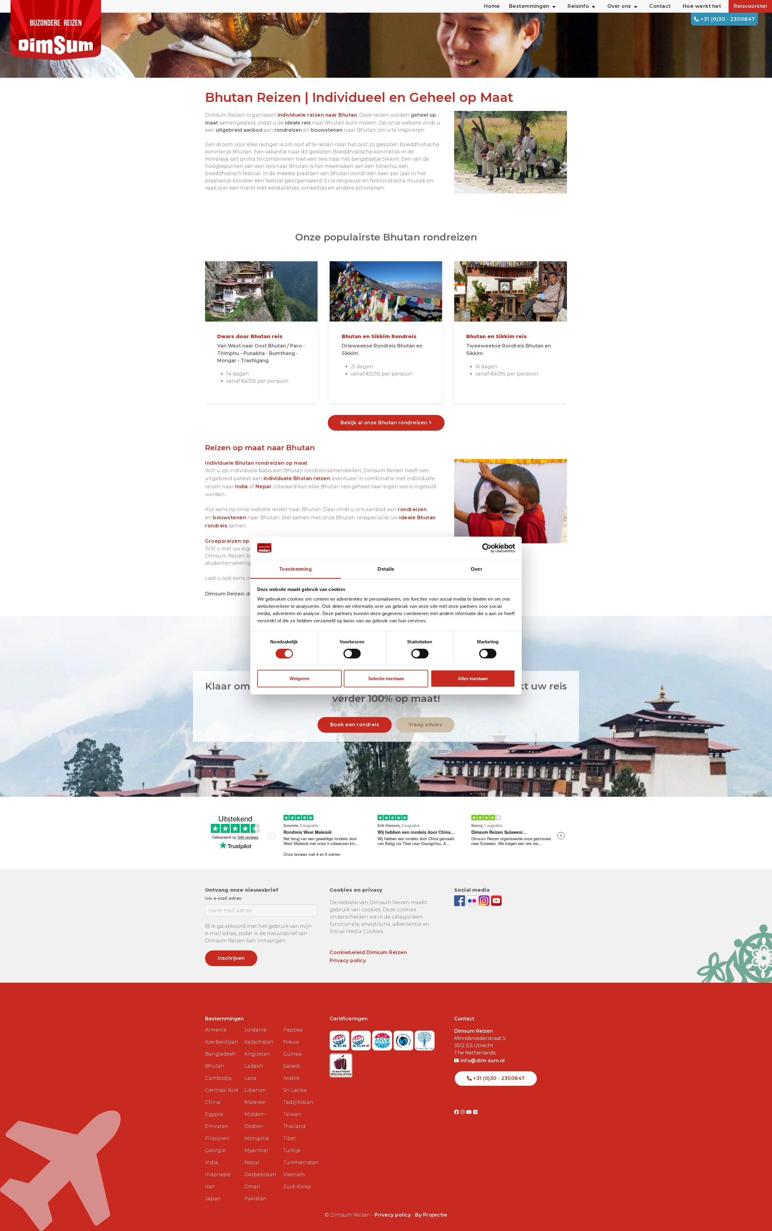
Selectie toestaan (386, 678)
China (212, 1102)
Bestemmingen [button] (529, 6)
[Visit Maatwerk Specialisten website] (341, 1063)
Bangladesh (220, 1054)
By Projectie (431, 1215)
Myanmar (256, 1150)
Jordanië (255, 1030)
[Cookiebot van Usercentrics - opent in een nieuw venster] (488, 548)
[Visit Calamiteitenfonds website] (404, 1038)
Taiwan (292, 1114)
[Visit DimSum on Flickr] (475, 1112)
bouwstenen (229, 517)
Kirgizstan (257, 1054)
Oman (252, 1186)
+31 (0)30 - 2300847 (727, 19)
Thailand (294, 1126)
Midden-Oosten (255, 1120)
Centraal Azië (221, 1090)
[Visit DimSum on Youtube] (469, 1112)
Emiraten (217, 1126)
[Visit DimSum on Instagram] (463, 1112)
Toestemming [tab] (295, 568)
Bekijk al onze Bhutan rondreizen (384, 423)
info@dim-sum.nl (482, 1060)
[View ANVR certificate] (383, 1038)
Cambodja (218, 1078)
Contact (660, 6)
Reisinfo (578, 6)
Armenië (216, 1030)
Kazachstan (259, 1042)
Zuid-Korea (297, 1186)
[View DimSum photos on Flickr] (473, 900)
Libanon (255, 1090)
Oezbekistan (260, 1174)
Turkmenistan (300, 1162)
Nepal (263, 486)
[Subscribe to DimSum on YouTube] (496, 900)
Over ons (619, 6)
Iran (210, 1186)
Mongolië (256, 1138)
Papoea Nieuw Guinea (293, 1042)
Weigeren (299, 678)
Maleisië (254, 1102)
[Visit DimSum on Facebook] (460, 900)
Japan (213, 1198)
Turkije (291, 1150)
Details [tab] (386, 568)
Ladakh (253, 1066)
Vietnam (294, 1174)
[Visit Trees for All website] (425, 1038)
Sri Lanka (295, 1090)
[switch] (352, 653)
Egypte (214, 1114)
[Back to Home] (56, 30)
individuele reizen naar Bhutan (317, 115)
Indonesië (217, 1174)
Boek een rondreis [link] (354, 724)
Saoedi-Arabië (292, 1072)
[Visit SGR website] (340, 1038)
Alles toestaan (473, 678)
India (211, 1162)
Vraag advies (425, 724)
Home (492, 6)
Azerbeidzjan (221, 1042)
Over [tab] (476, 568)
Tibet (289, 1138)
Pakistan (255, 1198)
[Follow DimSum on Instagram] (485, 900)
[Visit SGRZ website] (361, 1038)
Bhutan (214, 1066)
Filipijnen (217, 1138)
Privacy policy (348, 960)
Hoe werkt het (702, 6)
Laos (250, 1078)
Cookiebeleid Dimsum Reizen (368, 952)
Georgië (215, 1150)
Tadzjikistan (298, 1102)
